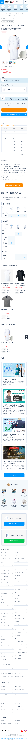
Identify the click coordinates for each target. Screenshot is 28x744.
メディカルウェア (10, 13)
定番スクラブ (3, 555)
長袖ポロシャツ (4, 630)
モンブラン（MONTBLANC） (6, 673)
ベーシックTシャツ (4, 613)
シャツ (2, 650)
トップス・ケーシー (4, 576)
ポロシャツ (3, 622)
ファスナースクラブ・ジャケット (6, 559)
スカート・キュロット (5, 585)
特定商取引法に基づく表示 (6, 723)
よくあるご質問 (4, 694)
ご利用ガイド (3, 686)
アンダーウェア (4, 590)
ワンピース (3, 579)
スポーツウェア (4, 659)
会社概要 (2, 720)
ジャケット (3, 639)
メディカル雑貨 (4, 593)
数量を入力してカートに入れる (13, 185)
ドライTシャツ (3, 616)
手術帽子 (2, 599)
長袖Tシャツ (3, 619)
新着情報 (2, 703)
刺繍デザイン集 (4, 709)
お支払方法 (3, 689)
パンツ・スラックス (4, 582)
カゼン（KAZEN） (4, 670)
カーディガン (3, 587)
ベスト (2, 642)
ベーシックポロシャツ (5, 625)
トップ (2, 13)
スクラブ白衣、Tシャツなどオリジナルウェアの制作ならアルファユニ (14, 738)
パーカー (2, 636)
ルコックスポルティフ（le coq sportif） (6, 677)
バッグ (2, 596)
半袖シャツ (3, 653)
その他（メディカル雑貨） (6, 605)
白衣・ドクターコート (20, 13)
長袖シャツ (3, 656)
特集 (1, 706)
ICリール (2, 602)
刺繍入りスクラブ (4, 562)
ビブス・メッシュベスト (5, 645)
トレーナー (3, 633)
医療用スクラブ (4, 552)
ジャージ (2, 648)
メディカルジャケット (5, 573)
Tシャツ (2, 610)
